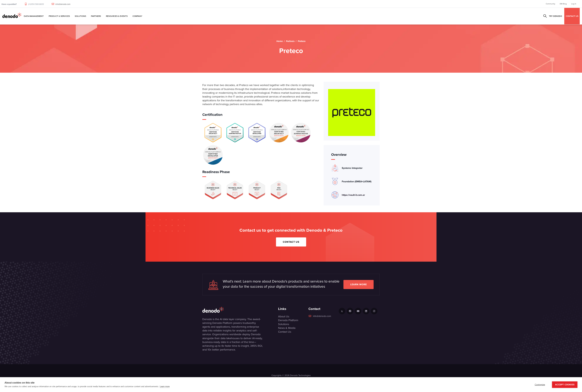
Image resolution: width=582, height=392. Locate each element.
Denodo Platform (288, 320)
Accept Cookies (564, 385)
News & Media (286, 328)
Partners (96, 16)
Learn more (358, 284)
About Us (283, 316)
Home (279, 41)
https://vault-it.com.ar (353, 195)
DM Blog (563, 3)
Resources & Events (117, 16)
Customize (540, 385)
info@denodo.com (62, 4)
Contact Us (291, 242)
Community (550, 3)
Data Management (34, 16)
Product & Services (59, 16)
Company (137, 16)
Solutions (80, 16)
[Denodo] (11, 16)
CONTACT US (572, 16)
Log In (573, 3)
